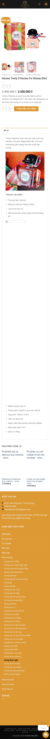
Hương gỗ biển (10, 586)
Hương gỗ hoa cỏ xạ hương (14, 597)
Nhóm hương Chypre (12, 674)
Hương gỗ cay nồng (11, 593)
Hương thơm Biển (11, 650)
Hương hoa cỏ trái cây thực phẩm (17, 636)
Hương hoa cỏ (9, 607)
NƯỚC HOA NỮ (10, 729)
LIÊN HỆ (25, 732)
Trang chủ (6, 75)
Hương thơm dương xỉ (12, 657)
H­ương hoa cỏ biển (11, 562)
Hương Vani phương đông (14, 671)
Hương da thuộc (10, 576)
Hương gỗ (8, 583)
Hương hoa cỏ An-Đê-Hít (14, 611)
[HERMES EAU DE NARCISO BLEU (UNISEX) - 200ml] (13, 463)
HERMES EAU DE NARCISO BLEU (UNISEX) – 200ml (11, 480)
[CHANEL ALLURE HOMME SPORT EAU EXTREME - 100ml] (38, 463)
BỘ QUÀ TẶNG (9, 730)
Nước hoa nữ (7, 689)
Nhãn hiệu (6, 553)
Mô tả (6, 130)
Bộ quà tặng (7, 539)
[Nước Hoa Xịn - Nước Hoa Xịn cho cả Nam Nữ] (25, 4)
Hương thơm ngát (33, 75)
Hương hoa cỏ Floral (12, 621)
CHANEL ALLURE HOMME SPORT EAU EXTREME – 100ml (36, 481)
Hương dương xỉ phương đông (16, 579)
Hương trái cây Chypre (13, 667)
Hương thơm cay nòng (13, 653)
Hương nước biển (11, 646)
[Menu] (3, 4)
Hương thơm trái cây (12, 664)
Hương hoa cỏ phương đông (15, 628)
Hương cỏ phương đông (13, 572)
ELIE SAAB (6, 543)
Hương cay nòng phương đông (16, 569)
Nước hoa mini (8, 680)
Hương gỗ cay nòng (12, 590)
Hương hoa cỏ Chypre (12, 618)
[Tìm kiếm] (39, 4)
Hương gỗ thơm (10, 604)
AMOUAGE (6, 534)
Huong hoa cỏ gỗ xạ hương (14, 625)
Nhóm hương (18, 75)
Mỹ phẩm (6, 548)
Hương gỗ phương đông (13, 600)
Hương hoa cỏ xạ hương (13, 639)
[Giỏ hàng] (46, 4)
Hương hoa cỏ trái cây (13, 632)
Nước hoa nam (8, 684)
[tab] (25, 130)
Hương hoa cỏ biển (11, 614)
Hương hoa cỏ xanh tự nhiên (15, 643)
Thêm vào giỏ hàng (26, 109)
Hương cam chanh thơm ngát (15, 565)
